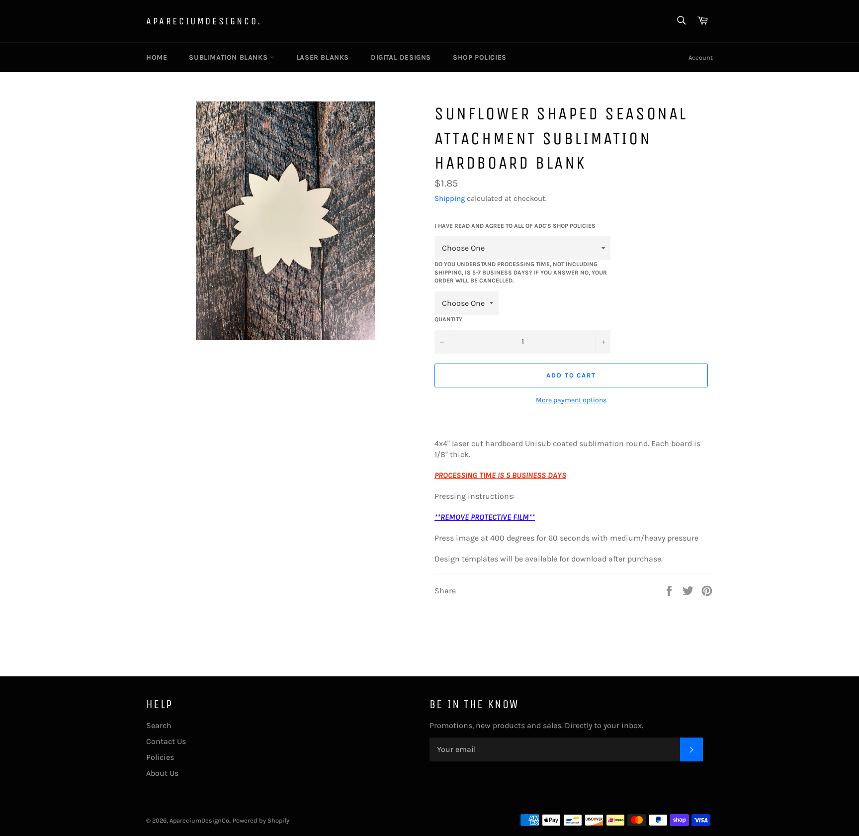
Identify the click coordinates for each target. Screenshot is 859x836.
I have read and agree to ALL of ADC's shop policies (515, 225)
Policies (160, 757)
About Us (162, 773)
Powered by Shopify (261, 820)
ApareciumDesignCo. (204, 21)
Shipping (449, 198)
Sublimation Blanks (229, 57)
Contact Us (166, 741)
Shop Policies (480, 57)
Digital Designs (401, 57)
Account (700, 57)
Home (156, 57)
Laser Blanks (322, 57)
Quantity (448, 319)
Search (159, 725)
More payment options (571, 400)
